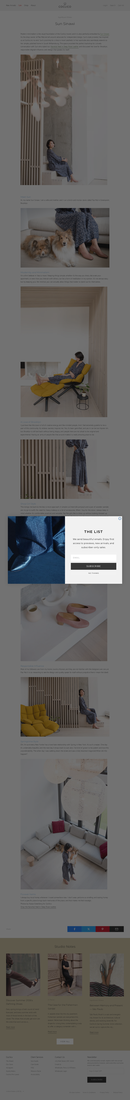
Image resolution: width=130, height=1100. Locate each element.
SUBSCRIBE (93, 566)
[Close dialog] (120, 518)
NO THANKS (93, 573)
